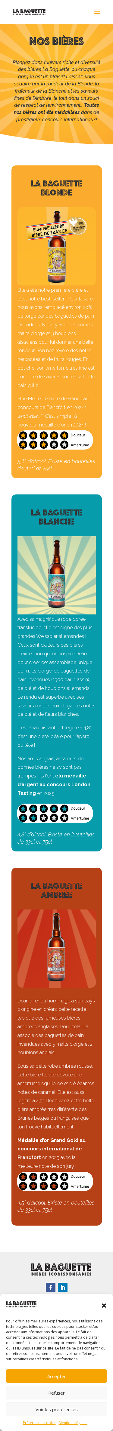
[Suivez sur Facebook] (50, 1287)
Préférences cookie (39, 1422)
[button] (104, 1306)
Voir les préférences (57, 1409)
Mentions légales (73, 1422)
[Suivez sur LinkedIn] (62, 1287)
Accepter (56, 1376)
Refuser (56, 1393)
